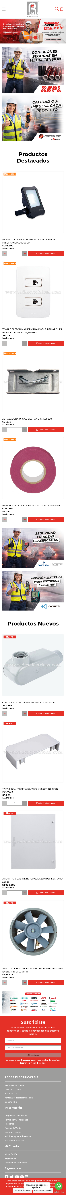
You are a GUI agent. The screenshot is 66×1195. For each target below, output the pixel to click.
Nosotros (9, 1124)
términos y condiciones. (33, 1063)
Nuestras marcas (13, 1132)
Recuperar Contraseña (16, 1162)
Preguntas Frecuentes (16, 1116)
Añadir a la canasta (46, 253)
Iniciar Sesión (11, 1154)
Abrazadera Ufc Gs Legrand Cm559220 (27, 418)
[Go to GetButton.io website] (59, 1192)
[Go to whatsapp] (58, 1186)
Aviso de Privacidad (14, 1140)
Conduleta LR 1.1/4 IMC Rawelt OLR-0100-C (29, 702)
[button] (5, 31)
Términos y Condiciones (16, 1120)
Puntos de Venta (13, 1128)
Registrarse (10, 1158)
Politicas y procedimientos (18, 1136)
